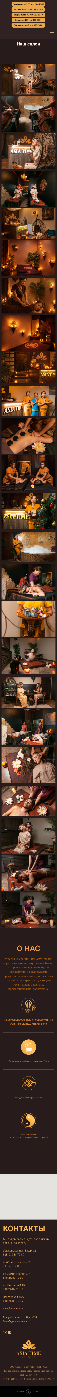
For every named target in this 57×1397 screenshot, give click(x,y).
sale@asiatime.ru (13, 1308)
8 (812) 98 (9, 1266)
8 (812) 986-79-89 (13, 1254)
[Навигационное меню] (52, 34)
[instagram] (10, 1332)
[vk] (5, 1332)
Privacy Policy (46, 1378)
